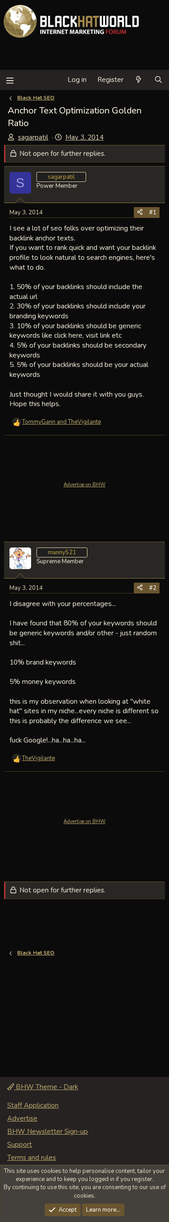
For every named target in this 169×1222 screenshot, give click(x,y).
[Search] (158, 80)
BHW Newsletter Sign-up (47, 1131)
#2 (152, 588)
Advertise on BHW (84, 484)
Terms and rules (31, 1157)
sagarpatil (33, 137)
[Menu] (9, 80)
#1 (152, 212)
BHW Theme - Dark (46, 1086)
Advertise (22, 1118)
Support (19, 1144)
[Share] (140, 212)
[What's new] (138, 80)
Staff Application (33, 1105)
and (61, 422)
